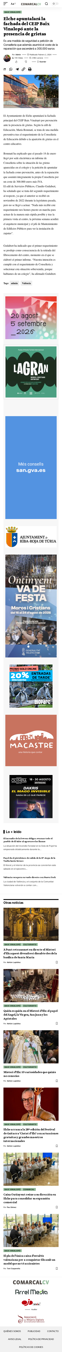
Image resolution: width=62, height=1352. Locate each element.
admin (18, 55)
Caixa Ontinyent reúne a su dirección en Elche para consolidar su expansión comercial (29, 1198)
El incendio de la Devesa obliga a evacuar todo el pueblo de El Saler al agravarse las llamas (28, 840)
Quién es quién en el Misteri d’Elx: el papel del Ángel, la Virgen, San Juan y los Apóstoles (30, 1014)
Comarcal (29, 1189)
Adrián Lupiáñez (14, 962)
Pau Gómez (11, 1207)
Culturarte (30, 944)
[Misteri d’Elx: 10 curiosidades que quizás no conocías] (31, 1046)
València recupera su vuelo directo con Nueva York (29, 877)
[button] (6, 3)
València (26, 283)
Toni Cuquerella (13, 1268)
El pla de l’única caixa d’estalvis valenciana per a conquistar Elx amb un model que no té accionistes (29, 1259)
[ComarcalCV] (31, 3)
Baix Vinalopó (12, 12)
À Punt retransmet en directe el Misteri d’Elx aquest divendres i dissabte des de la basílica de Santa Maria (30, 953)
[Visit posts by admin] (7, 58)
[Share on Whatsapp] (11, 69)
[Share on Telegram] (17, 69)
